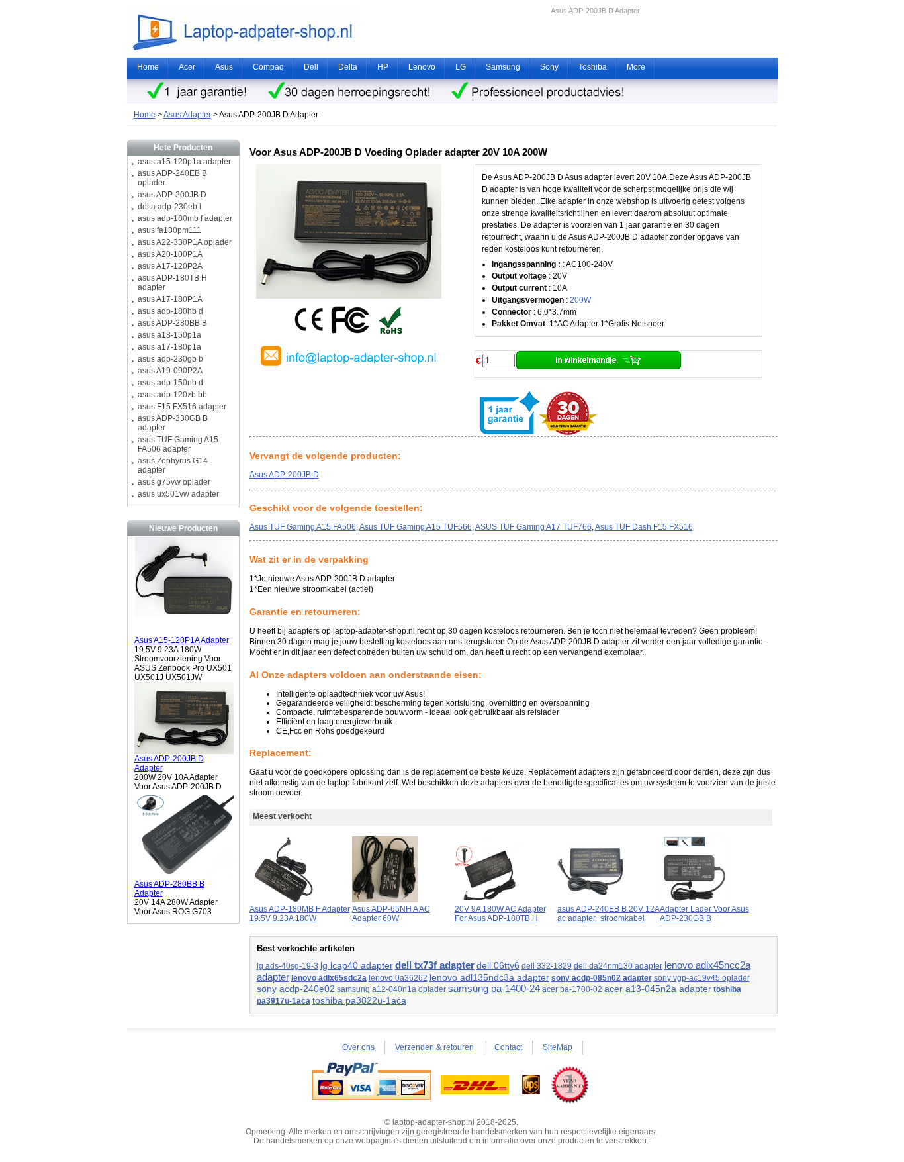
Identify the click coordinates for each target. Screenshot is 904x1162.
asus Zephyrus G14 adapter (173, 465)
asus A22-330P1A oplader (185, 242)
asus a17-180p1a (169, 347)
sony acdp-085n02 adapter (601, 978)
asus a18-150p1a (169, 335)
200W (580, 300)
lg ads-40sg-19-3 (287, 966)
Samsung (503, 67)
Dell (311, 67)
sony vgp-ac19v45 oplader (702, 978)
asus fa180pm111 (169, 230)
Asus (224, 67)
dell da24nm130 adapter (618, 966)
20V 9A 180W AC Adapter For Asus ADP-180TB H (500, 913)
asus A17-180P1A (170, 299)
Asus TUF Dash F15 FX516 (644, 527)
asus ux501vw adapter (178, 494)
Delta (347, 67)
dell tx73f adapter (435, 965)
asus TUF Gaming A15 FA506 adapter (178, 444)
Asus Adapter (187, 114)
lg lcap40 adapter (356, 965)
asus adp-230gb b (170, 358)
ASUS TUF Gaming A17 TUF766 (533, 527)
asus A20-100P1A (170, 254)
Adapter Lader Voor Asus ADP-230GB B (704, 913)
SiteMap (557, 1047)
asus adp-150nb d (170, 382)
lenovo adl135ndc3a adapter (489, 977)
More (636, 67)
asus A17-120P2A (170, 266)
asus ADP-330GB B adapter (173, 423)
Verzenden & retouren (434, 1047)
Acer (187, 67)
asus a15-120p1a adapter (184, 161)
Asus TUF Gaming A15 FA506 (302, 527)
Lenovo (421, 67)
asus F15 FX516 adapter (182, 406)
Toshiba (592, 67)
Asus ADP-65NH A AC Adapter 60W (391, 913)
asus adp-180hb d (170, 311)
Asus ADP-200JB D (284, 474)
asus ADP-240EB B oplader (172, 178)
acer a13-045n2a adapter (657, 988)
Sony (549, 67)
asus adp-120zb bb (172, 394)
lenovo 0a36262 (398, 978)
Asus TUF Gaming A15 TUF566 (415, 527)
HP (382, 67)
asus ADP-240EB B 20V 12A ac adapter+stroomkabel (608, 913)
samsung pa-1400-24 (494, 988)
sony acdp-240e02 (296, 989)
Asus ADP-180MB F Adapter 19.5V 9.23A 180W (299, 913)
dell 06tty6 (498, 966)
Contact (508, 1047)
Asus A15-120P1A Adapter (181, 640)
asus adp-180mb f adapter (185, 218)
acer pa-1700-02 (572, 989)
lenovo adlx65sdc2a (329, 978)
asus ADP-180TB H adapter (172, 282)
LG (460, 67)
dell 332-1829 (546, 966)
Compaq (268, 67)
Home (148, 67)
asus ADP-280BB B (172, 323)
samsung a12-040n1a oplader (391, 989)
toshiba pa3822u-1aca (359, 1000)
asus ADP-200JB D (172, 194)
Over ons (358, 1047)
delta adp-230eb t (169, 206)
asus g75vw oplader (174, 482)
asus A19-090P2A (170, 370)
